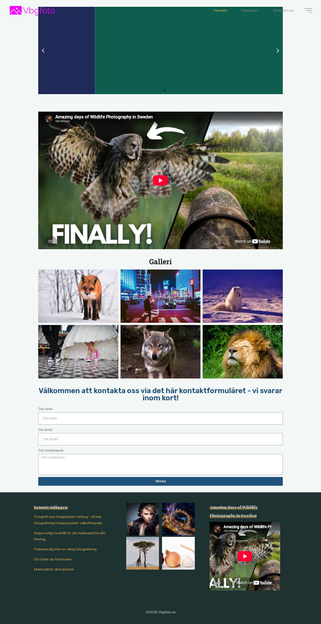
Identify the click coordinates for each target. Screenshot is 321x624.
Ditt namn (45, 409)
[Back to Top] (304, 607)
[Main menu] (308, 10)
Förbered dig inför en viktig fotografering (65, 549)
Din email (45, 430)
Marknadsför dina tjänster (54, 569)
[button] (156, 90)
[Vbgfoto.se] (32, 10)
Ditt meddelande (51, 450)
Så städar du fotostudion (53, 559)
